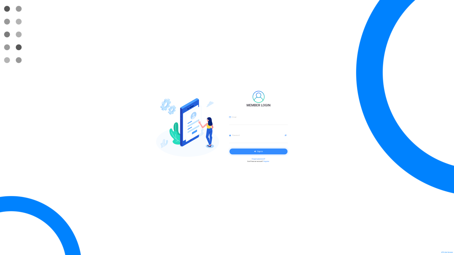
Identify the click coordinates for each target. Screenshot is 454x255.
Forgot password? (258, 159)
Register (266, 161)
